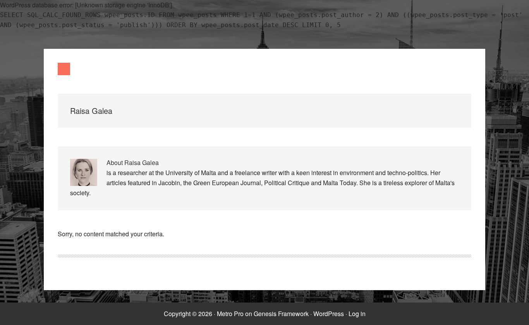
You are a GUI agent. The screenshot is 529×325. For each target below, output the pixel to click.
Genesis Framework (281, 313)
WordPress (328, 313)
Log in (357, 313)
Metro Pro (230, 313)
